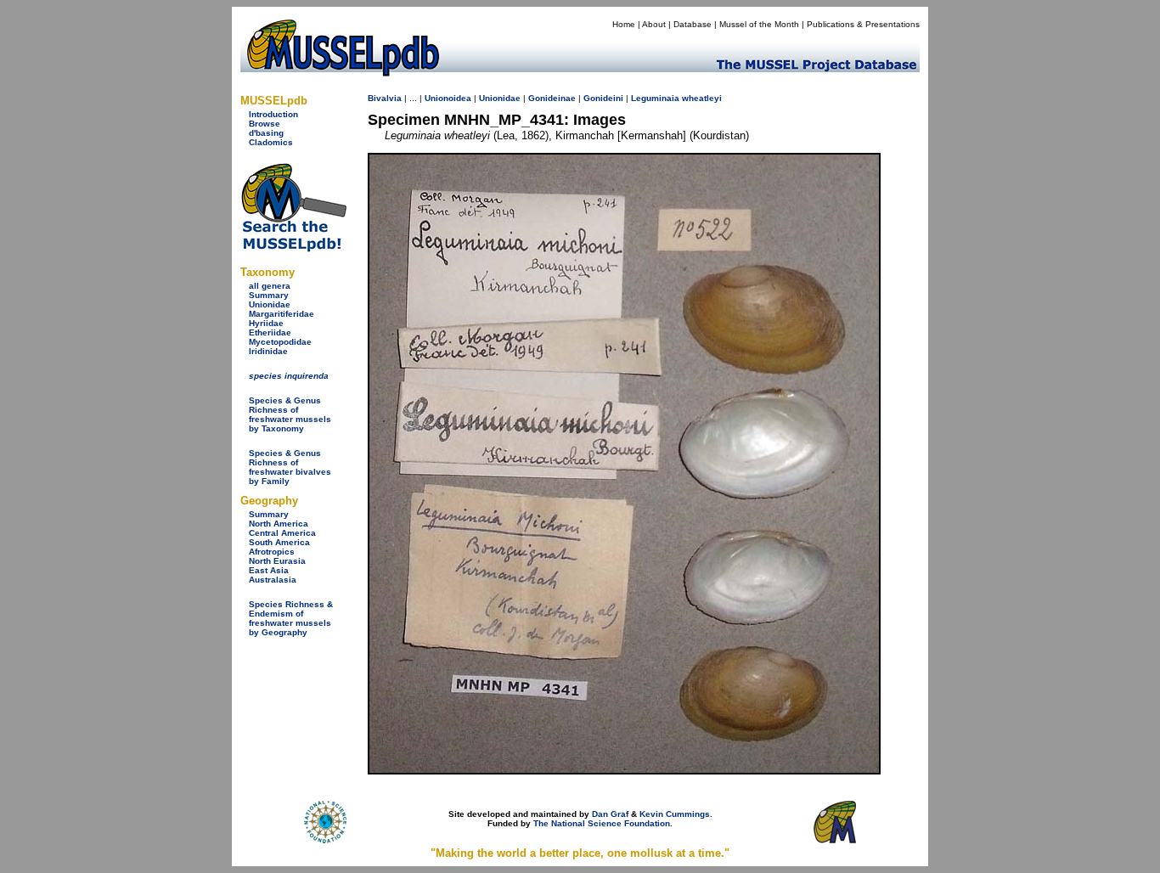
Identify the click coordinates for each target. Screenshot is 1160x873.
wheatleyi (702, 98)
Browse (264, 123)
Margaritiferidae (281, 313)
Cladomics (271, 142)
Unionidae (269, 304)
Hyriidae (266, 323)
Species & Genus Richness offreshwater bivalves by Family (290, 467)
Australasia (272, 579)
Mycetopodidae (280, 341)
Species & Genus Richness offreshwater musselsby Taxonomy (290, 414)
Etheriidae (270, 332)
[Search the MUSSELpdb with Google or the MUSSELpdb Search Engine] (293, 248)
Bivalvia (385, 98)
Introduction (273, 114)
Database (692, 24)
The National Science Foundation (601, 823)
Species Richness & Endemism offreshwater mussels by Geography (291, 618)
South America (279, 542)
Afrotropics (272, 551)
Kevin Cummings (674, 814)
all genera (269, 285)
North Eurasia (277, 561)
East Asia (269, 570)
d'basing (266, 133)
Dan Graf (610, 814)
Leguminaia (655, 98)
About (654, 24)
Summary (269, 295)
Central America (282, 533)
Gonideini (603, 98)
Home (623, 24)
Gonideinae (552, 98)
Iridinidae (268, 351)
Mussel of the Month (759, 24)
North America (278, 523)
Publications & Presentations (863, 24)
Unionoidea (448, 98)
